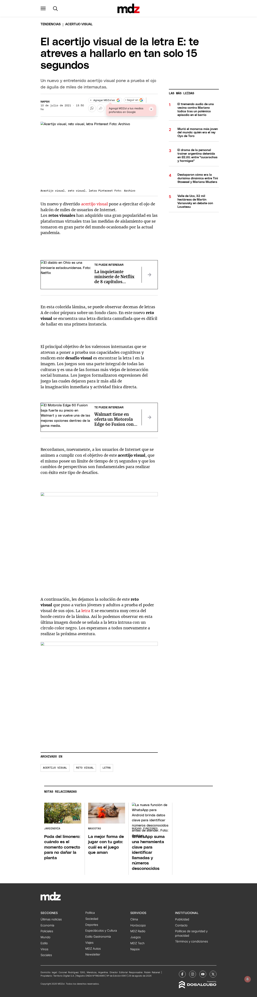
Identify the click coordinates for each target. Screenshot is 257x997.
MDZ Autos (93, 948)
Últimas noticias (51, 919)
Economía (47, 925)
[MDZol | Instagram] (192, 974)
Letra (107, 768)
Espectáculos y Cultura (101, 930)
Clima (134, 919)
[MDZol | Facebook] (182, 974)
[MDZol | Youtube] (203, 974)
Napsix (45, 101)
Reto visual (85, 768)
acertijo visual (94, 204)
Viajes (89, 942)
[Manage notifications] (247, 979)
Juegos (135, 937)
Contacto (181, 925)
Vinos (44, 949)
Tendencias (51, 24)
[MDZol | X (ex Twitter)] (213, 974)
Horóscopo (138, 925)
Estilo (44, 943)
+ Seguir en (131, 100)
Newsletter (92, 954)
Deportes (91, 925)
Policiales (47, 931)
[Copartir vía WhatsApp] (92, 108)
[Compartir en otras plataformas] (100, 108)
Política (90, 913)
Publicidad (182, 919)
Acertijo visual (55, 768)
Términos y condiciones (191, 941)
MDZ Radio (137, 931)
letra (86, 610)
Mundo (45, 937)
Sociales (46, 955)
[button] (43, 8)
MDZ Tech (137, 943)
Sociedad (91, 919)
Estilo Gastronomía (98, 936)
